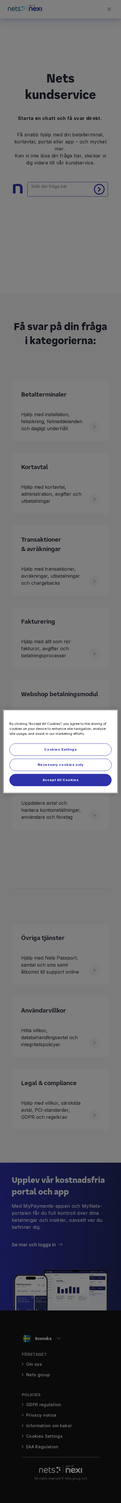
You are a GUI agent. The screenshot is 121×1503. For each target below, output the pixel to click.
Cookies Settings (60, 749)
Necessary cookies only (61, 765)
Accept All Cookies (60, 780)
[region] (60, 752)
